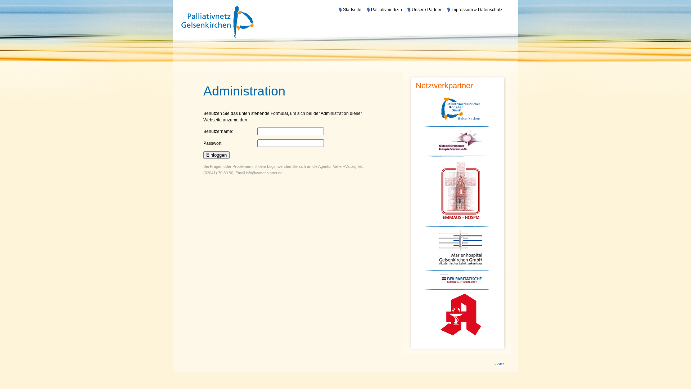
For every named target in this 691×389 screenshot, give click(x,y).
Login (499, 363)
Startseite (352, 9)
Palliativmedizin (386, 9)
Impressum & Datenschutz (476, 9)
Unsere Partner (427, 9)
